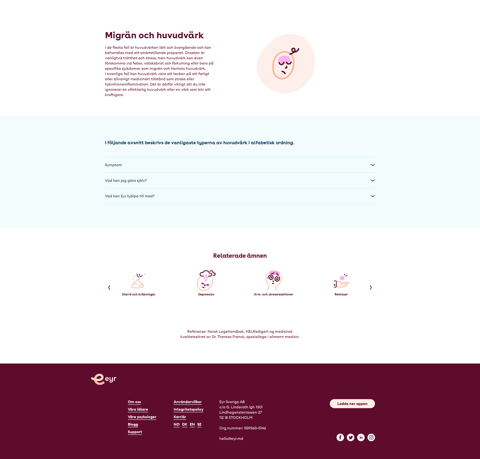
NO (177, 424)
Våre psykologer (142, 416)
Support (135, 431)
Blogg (133, 424)
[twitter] (350, 437)
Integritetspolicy (188, 409)
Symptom (113, 164)
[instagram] (371, 437)
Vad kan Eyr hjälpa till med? (130, 196)
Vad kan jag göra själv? (126, 180)
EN (192, 424)
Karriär (180, 416)
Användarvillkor (188, 401)
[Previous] (109, 287)
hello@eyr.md (231, 438)
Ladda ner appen (352, 403)
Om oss (134, 401)
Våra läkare (138, 409)
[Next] (371, 287)
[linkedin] (361, 437)
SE (199, 424)
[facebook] (340, 437)
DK (184, 424)
